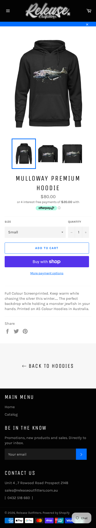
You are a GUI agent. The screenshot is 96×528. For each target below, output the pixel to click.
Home (10, 407)
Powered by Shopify (56, 512)
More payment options (46, 273)
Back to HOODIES (50, 366)
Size (8, 221)
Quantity (74, 221)
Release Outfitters (28, 512)
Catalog (11, 414)
